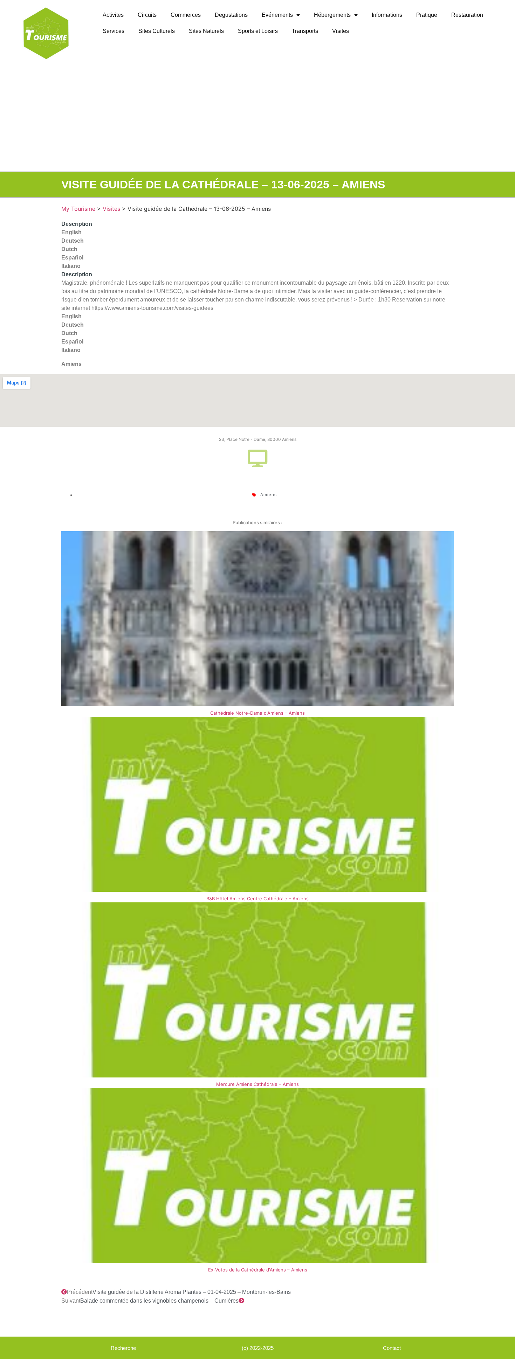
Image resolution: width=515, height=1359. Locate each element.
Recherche (123, 1348)
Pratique (426, 15)
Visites (340, 31)
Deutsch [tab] (72, 241)
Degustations (231, 15)
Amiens (71, 364)
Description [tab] (76, 224)
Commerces (186, 15)
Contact (392, 1348)
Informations (387, 15)
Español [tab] (72, 258)
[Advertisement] (257, 119)
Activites (113, 15)
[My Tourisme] (46, 33)
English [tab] (71, 232)
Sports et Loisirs (258, 31)
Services (113, 31)
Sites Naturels (206, 31)
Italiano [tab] (71, 266)
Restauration (467, 15)
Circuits (147, 15)
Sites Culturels (156, 31)
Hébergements (332, 15)
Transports (305, 31)
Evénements (277, 15)
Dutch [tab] (69, 249)
